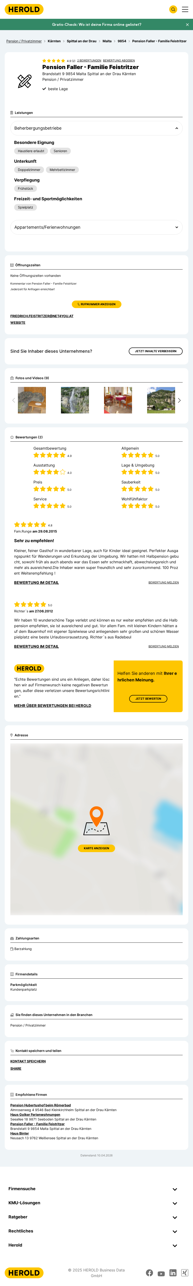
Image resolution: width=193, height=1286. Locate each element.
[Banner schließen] (187, 24)
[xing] (184, 1273)
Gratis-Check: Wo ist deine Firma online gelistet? (96, 24)
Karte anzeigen (96, 848)
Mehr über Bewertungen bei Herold (52, 705)
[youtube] (161, 1273)
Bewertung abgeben (119, 60)
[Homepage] (24, 9)
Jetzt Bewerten (148, 698)
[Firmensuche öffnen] (173, 9)
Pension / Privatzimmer (28, 1025)
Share (15, 1068)
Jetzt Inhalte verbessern (156, 351)
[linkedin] (173, 1273)
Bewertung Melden (164, 582)
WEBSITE (17, 322)
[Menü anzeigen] (185, 9)
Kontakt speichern (28, 1061)
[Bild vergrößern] (42, 392)
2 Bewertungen (89, 60)
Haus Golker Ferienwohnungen (35, 1114)
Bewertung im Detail (36, 582)
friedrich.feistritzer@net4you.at (41, 316)
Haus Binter (19, 1133)
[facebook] (149, 1273)
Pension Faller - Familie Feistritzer (37, 1124)
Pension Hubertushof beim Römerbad (40, 1105)
